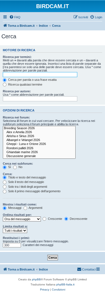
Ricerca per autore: (17, 91)
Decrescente (78, 218)
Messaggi (14, 207)
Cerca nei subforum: (18, 163)
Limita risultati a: (15, 226)
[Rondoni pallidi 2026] (39, 148)
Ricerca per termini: (17, 57)
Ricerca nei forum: (16, 117)
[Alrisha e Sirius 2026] (39, 136)
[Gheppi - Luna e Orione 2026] (39, 144)
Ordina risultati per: (17, 214)
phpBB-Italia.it (65, 284)
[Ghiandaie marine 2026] (39, 152)
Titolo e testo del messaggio (26, 177)
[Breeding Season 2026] (39, 128)
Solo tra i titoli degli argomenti (27, 186)
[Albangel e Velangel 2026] (39, 140)
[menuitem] (14, 17)
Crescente (54, 218)
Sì (9, 167)
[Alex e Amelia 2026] (39, 132)
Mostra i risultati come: (20, 204)
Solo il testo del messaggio (25, 182)
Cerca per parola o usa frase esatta (32, 79)
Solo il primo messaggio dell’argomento (33, 191)
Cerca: (7, 174)
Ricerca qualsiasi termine (24, 84)
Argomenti (35, 207)
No (20, 167)
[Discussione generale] (39, 156)
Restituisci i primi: (16, 238)
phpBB (36, 279)
